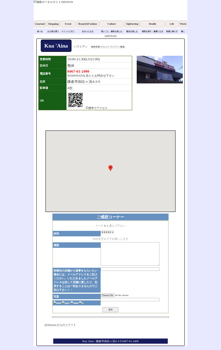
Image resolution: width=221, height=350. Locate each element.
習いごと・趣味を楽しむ (111, 31)
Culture (111, 23)
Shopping (53, 23)
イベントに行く (68, 31)
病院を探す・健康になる (152, 31)
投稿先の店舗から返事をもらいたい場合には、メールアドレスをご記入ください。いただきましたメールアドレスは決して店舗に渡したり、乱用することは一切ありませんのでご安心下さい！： (76, 280)
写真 (56, 296)
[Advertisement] (106, 120)
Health (152, 23)
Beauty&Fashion (87, 23)
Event (68, 23)
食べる (40, 31)
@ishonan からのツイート (60, 324)
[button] (110, 168)
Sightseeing (132, 23)
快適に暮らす (172, 31)
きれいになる (88, 31)
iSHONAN (110, 36)
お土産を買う (53, 31)
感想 (56, 245)
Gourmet (40, 23)
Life (172, 23)
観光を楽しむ (132, 31)
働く (183, 31)
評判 (56, 233)
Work (183, 23)
